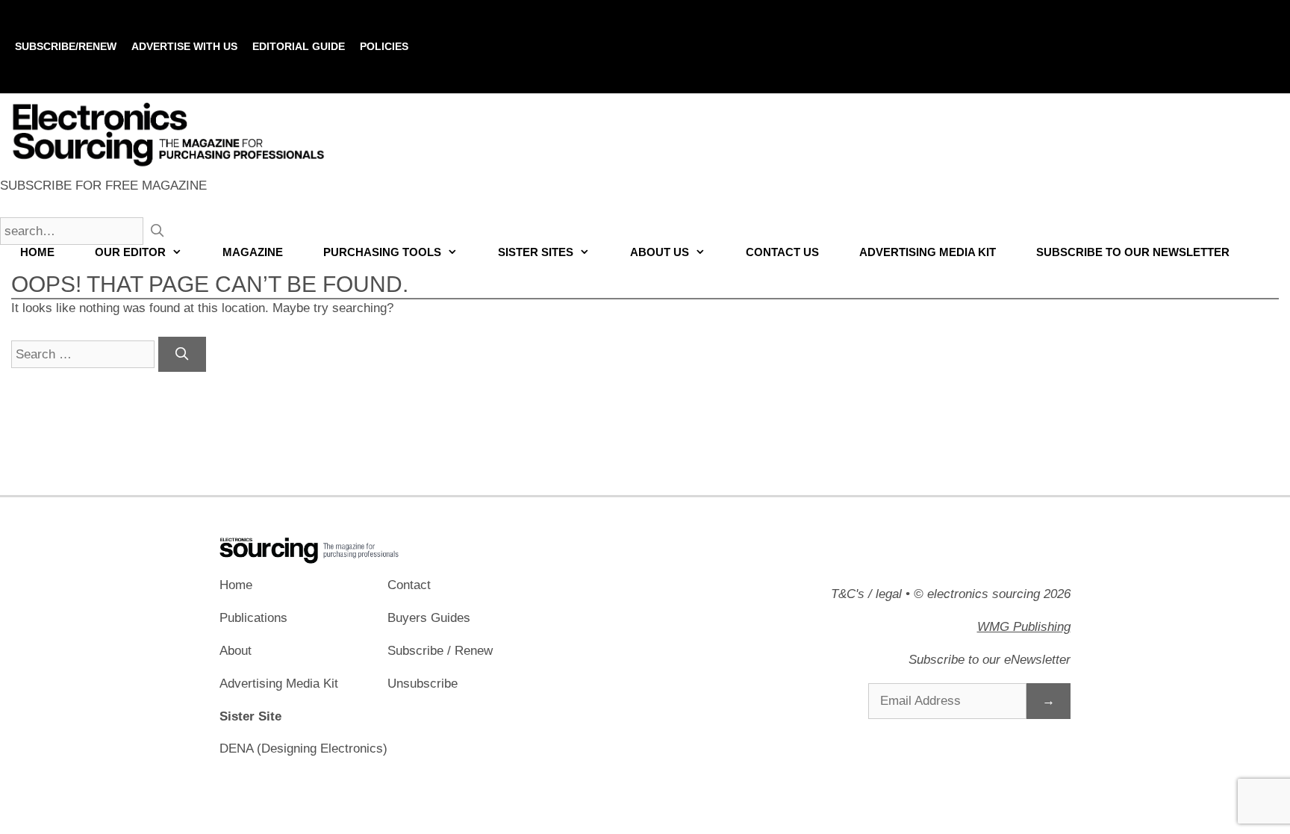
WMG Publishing (1024, 627)
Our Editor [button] (130, 252)
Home (37, 252)
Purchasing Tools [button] (382, 252)
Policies (384, 46)
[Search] (182, 355)
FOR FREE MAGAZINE (103, 185)
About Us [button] (659, 252)
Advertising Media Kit (927, 252)
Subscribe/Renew (65, 46)
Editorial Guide (298, 46)
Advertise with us (184, 46)
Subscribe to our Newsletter (1133, 252)
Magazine (252, 252)
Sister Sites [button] (535, 252)
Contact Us (782, 252)
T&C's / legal (866, 594)
